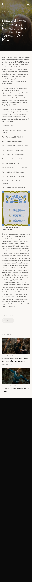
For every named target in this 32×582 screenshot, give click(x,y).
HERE (14, 105)
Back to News (7, 11)
